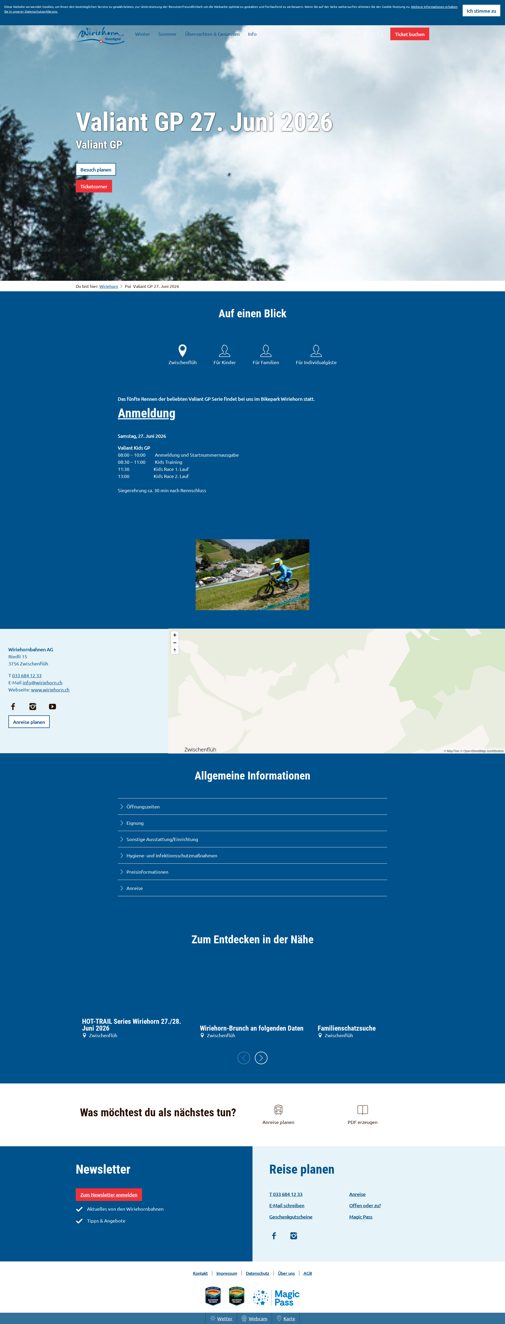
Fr (366, 34)
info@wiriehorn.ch (42, 682)
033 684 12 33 (27, 675)
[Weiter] (261, 1058)
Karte (289, 1318)
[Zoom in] (175, 635)
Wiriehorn (108, 286)
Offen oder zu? (365, 1205)
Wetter (225, 1318)
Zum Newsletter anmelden (108, 1194)
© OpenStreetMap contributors (482, 750)
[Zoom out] (175, 642)
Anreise (357, 1194)
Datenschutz (257, 1273)
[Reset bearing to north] (175, 650)
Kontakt (200, 1273)
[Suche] (380, 34)
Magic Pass (360, 1216)
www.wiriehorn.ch (50, 689)
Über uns (286, 1273)
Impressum (226, 1273)
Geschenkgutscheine (290, 1216)
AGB (308, 1273)
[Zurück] (244, 1058)
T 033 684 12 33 (285, 1194)
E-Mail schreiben (286, 1205)
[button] (409, 34)
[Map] (336, 691)
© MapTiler (451, 750)
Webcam (258, 1318)
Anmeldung (146, 413)
